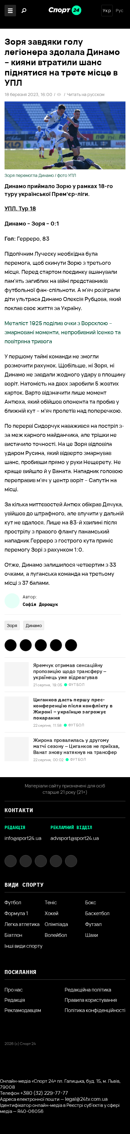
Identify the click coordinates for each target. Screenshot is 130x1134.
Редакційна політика (88, 989)
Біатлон (13, 935)
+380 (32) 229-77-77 (44, 1093)
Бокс (90, 902)
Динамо (34, 625)
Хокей (51, 913)
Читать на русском (85, 94)
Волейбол (56, 935)
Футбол (13, 902)
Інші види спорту (23, 945)
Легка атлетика (22, 924)
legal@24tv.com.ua (86, 1099)
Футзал (93, 924)
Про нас (14, 989)
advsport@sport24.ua (74, 838)
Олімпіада (56, 924)
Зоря (12, 625)
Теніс (51, 902)
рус (120, 10)
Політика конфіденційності (95, 1010)
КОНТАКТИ (19, 810)
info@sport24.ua (23, 838)
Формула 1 (16, 913)
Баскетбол (97, 913)
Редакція (15, 1000)
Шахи (91, 935)
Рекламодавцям (23, 1010)
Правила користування (91, 1000)
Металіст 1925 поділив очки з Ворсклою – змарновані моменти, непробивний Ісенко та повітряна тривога (63, 332)
